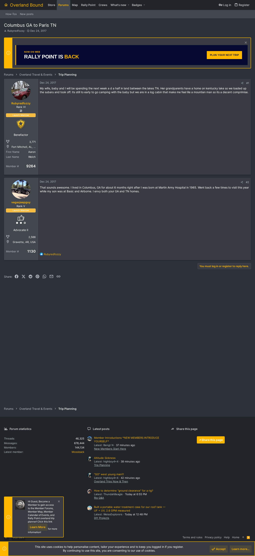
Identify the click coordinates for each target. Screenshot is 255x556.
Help (227, 537)
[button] (128, 5)
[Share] (242, 83)
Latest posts (101, 429)
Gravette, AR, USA (24, 242)
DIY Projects (101, 517)
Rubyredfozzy (16, 30)
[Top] (243, 537)
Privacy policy (213, 537)
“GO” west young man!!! (109, 474)
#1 (247, 83)
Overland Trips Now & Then (111, 481)
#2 (247, 182)
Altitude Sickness (105, 457)
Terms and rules (192, 537)
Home (235, 537)
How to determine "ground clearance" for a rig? (123, 490)
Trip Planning (102, 465)
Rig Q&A (99, 497)
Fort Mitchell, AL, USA (25, 146)
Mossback (78, 451)
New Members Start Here (110, 448)
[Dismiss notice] (245, 43)
